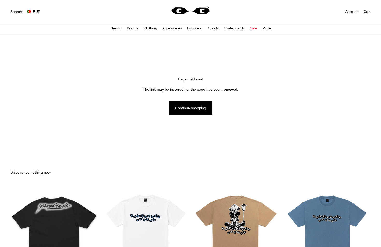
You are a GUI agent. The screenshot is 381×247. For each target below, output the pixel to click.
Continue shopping (190, 108)
